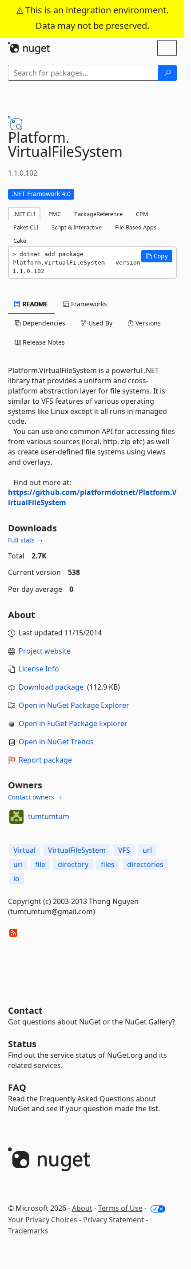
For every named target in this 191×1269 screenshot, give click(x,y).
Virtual (24, 850)
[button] (156, 256)
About (82, 1208)
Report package (45, 760)
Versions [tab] (147, 323)
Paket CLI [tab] (25, 227)
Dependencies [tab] (43, 323)
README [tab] (34, 304)
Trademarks (28, 1231)
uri (18, 864)
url (147, 850)
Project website (45, 651)
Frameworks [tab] (88, 304)
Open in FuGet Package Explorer (73, 723)
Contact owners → (35, 797)
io (16, 878)
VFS (124, 850)
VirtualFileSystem (77, 850)
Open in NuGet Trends (56, 742)
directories (145, 864)
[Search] (167, 73)
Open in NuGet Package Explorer (74, 705)
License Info (39, 669)
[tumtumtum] (16, 817)
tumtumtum (48, 816)
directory (73, 864)
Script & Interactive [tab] (77, 227)
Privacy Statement (113, 1220)
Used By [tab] (99, 323)
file (40, 864)
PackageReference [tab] (98, 214)
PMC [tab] (54, 214)
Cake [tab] (19, 241)
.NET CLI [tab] (24, 214)
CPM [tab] (142, 214)
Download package (51, 687)
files (108, 864)
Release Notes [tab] (43, 342)
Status (22, 1044)
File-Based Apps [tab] (135, 227)
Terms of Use (120, 1208)
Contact (25, 1010)
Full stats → (25, 540)
